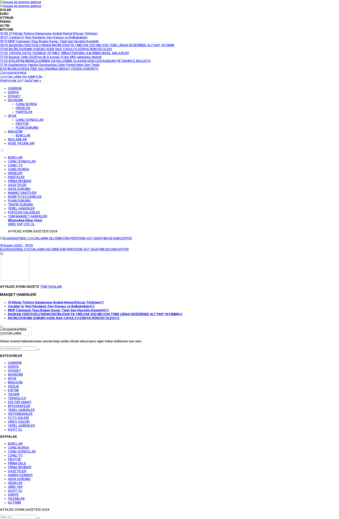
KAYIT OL (15, 429)
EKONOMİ (15, 100)
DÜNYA (13, 92)
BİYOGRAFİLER (19, 406)
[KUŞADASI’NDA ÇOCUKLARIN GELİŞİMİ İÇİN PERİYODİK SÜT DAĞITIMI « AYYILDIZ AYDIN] (22, 81)
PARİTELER (24, 112)
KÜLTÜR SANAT (20, 402)
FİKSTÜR (22, 124)
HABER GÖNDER (20, 475)
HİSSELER (23, 108)
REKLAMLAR (17, 139)
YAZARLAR (16, 499)
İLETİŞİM (14, 502)
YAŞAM (13, 394)
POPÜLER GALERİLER (24, 212)
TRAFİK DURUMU (20, 205)
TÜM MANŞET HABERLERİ (27, 216)
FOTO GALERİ (18, 418)
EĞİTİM (13, 390)
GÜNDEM (15, 88)
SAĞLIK (13, 386)
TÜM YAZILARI (51, 287)
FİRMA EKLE (17, 463)
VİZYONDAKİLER (20, 414)
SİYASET (14, 96)
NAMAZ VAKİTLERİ (22, 193)
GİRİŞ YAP (15, 487)
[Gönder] (38, 349)
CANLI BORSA (26, 104)
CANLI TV (15, 165)
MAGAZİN (15, 131)
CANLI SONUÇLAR (30, 120)
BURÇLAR (23, 135)
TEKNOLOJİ (17, 398)
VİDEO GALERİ (18, 422)
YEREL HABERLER (21, 208)
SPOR (12, 116)
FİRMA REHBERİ (19, 181)
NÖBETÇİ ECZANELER (25, 197)
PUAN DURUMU (27, 128)
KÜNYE (13, 495)
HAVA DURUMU (19, 189)
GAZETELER (17, 185)
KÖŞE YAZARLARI (21, 143)
